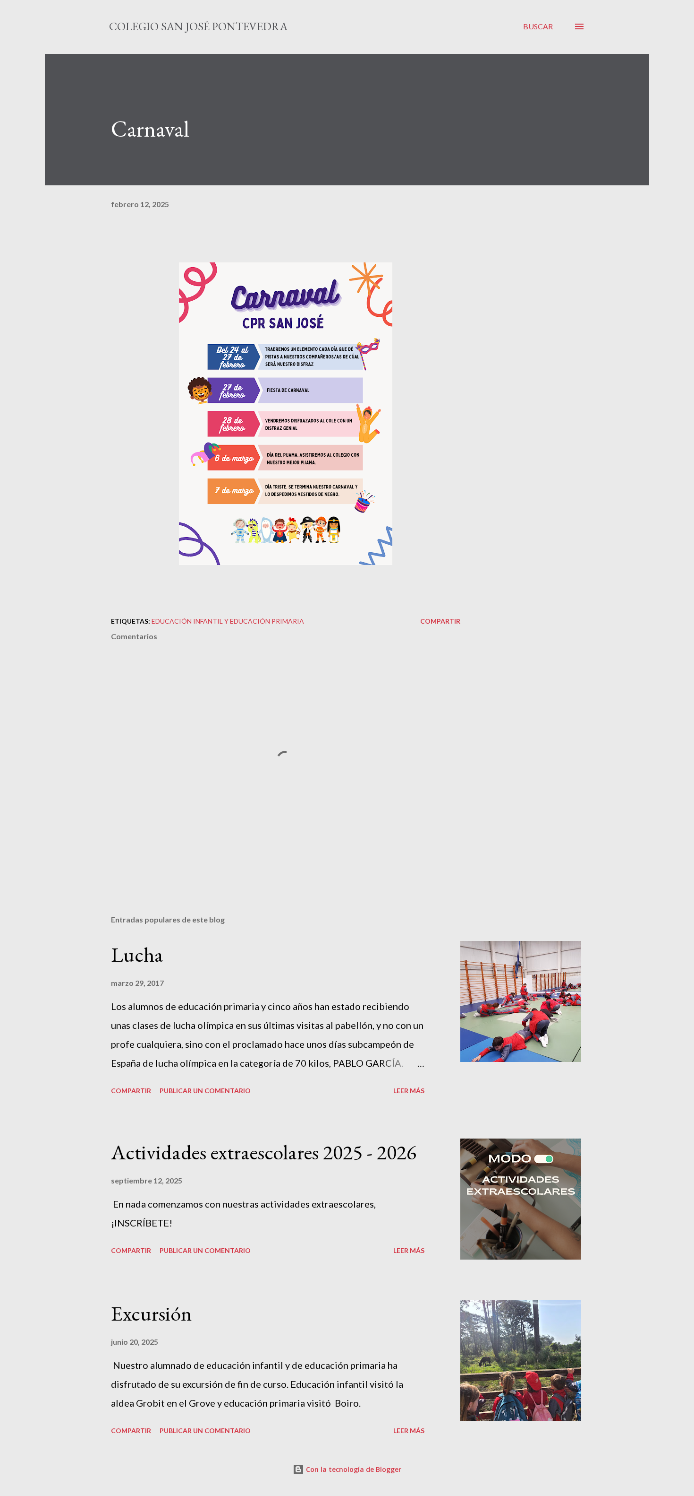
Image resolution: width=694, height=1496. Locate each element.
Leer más (408, 1091)
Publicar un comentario (205, 1091)
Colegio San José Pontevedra (198, 26)
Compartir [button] (440, 621)
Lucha (137, 954)
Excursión (151, 1313)
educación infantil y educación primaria (228, 621)
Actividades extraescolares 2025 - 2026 (263, 1152)
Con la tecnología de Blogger (352, 1469)
